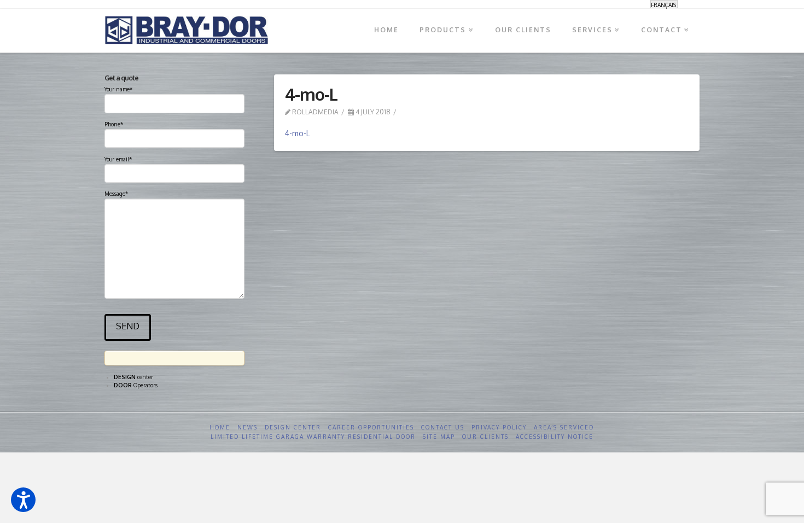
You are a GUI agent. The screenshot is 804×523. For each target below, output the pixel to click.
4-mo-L (297, 133)
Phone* (113, 124)
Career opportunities (371, 427)
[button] (23, 499)
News (247, 427)
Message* (116, 193)
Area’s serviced (564, 427)
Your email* (118, 159)
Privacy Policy (499, 427)
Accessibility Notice (554, 436)
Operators (136, 385)
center (133, 377)
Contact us (442, 427)
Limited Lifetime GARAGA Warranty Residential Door (313, 436)
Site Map (439, 436)
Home (219, 427)
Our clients (485, 436)
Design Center (293, 427)
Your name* (118, 89)
